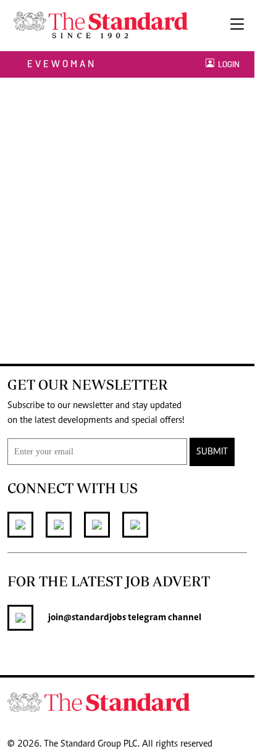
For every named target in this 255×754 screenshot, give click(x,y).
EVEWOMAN (61, 64)
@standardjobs (95, 618)
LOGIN (227, 64)
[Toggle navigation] (237, 25)
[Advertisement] (127, 211)
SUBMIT (212, 452)
